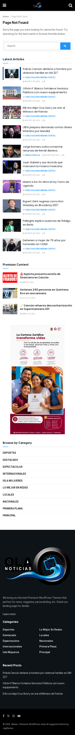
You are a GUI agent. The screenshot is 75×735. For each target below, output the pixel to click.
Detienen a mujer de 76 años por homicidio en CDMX (44, 242)
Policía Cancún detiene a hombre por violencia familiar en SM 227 (47, 71)
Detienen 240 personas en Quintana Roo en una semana (44, 291)
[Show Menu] (4, 5)
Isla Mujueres (13, 481)
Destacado (10, 460)
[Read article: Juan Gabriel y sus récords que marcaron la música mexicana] (12, 167)
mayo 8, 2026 (28, 282)
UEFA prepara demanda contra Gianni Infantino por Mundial (47, 129)
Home (6, 16)
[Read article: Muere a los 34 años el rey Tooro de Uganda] (12, 186)
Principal (9, 515)
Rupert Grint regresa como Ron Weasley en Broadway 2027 (43, 203)
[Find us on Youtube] (18, 716)
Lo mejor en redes (15, 488)
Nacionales (11, 502)
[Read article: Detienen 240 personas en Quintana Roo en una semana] (10, 293)
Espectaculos (13, 467)
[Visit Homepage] (37, 5)
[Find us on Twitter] (8, 716)
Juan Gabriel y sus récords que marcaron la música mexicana (43, 164)
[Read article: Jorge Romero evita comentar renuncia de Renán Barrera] (12, 151)
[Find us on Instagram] (13, 716)
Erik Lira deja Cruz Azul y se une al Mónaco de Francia (44, 109)
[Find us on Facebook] (3, 716)
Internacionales (14, 474)
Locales (8, 495)
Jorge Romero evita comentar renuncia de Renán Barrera (43, 148)
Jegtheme (8, 728)
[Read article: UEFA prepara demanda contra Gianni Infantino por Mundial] (12, 131)
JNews (14, 724)
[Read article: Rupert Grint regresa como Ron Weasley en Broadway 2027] (12, 205)
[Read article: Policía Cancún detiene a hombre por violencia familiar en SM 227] (12, 73)
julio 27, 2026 (28, 298)
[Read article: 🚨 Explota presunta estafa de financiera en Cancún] (10, 277)
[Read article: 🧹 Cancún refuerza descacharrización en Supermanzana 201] (10, 309)
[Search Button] (70, 5)
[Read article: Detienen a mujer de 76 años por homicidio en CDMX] (12, 244)
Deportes (9, 453)
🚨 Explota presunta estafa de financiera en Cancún (40, 275)
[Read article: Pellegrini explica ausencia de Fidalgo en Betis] (12, 225)
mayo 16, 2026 (28, 314)
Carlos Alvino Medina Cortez (40, 77)
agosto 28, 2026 (32, 81)
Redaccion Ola (32, 155)
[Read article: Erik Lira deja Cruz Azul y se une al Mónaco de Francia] (12, 112)
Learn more (9, 614)
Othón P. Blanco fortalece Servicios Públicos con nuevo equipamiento (45, 90)
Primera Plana (13, 509)
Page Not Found (20, 16)
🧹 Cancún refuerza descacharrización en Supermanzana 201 (46, 307)
